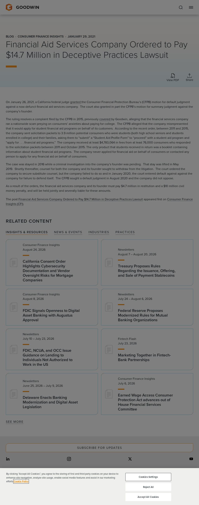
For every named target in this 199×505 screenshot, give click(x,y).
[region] (99, 486)
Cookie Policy (21, 481)
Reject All (148, 487)
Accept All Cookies (148, 497)
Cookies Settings (148, 477)
